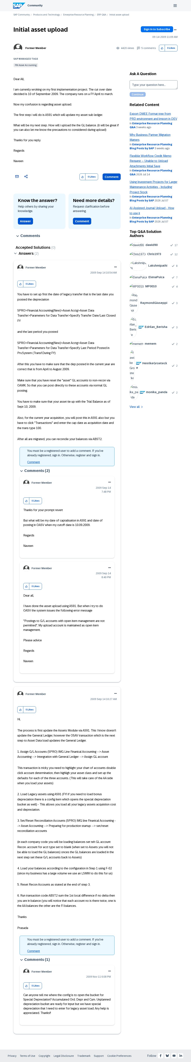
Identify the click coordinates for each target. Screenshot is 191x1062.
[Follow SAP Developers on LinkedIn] (180, 1055)
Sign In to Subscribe (157, 29)
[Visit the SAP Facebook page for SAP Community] (160, 1055)
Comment (112, 176)
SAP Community (21, 15)
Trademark (83, 1055)
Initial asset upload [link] (119, 15)
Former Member (35, 48)
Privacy (12, 1055)
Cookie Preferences (119, 1055)
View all (135, 406)
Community (35, 5)
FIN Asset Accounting (26, 65)
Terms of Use (27, 1055)
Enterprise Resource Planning (78, 15)
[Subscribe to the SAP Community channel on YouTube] (174, 1055)
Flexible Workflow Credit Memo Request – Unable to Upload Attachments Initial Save (150, 161)
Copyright (44, 1055)
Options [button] (175, 29)
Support (99, 1055)
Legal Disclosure (64, 1055)
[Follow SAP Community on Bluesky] (167, 1055)
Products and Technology (46, 15)
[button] (162, 48)
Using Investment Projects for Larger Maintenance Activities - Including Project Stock (153, 187)
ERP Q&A (101, 15)
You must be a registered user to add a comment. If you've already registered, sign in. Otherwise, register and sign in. (65, 453)
